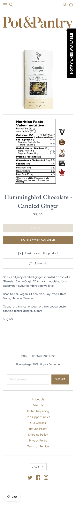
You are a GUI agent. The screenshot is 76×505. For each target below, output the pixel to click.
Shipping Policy (38, 434)
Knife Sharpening (38, 411)
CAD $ (36, 466)
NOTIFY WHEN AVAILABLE (38, 239)
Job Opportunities (38, 417)
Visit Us (38, 405)
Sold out (38, 228)
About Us (38, 399)
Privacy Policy (38, 440)
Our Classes (38, 423)
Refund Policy (38, 429)
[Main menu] (5, 5)
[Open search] (11, 5)
